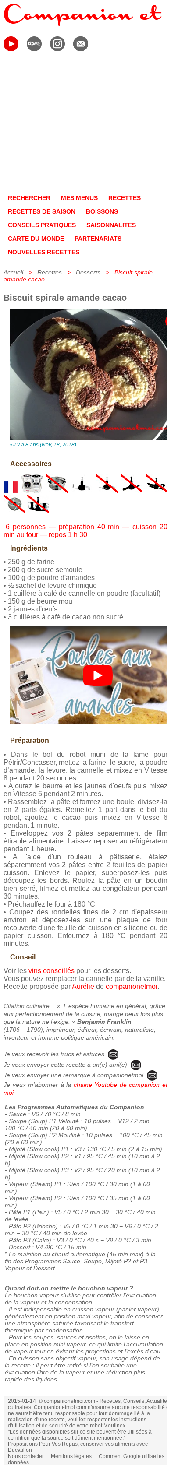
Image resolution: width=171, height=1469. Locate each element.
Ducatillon (20, 1450)
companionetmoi (131, 986)
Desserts (88, 272)
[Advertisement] (85, 124)
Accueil (13, 272)
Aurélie (83, 986)
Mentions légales (71, 1456)
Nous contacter (26, 1456)
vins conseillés (51, 970)
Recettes (49, 272)
